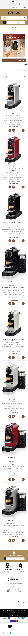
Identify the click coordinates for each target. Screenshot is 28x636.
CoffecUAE (5, 610)
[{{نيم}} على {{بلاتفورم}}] (18, 615)
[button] (11, 167)
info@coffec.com (13, 4)
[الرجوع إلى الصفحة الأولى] (16, 30)
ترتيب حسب (23, 74)
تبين (7, 74)
